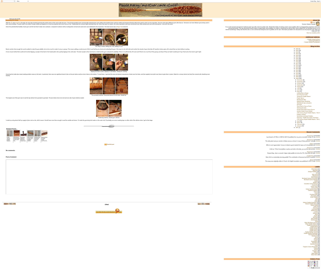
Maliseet (315, 213)
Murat (313, 22)
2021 (297, 57)
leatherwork (314, 210)
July (298, 88)
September (300, 85)
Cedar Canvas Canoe (311, 189)
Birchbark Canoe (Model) (310, 179)
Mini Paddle (314, 218)
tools (316, 245)
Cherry (315, 191)
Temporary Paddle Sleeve (303, 96)
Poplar (315, 240)
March (299, 122)
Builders (315, 182)
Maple (315, 216)
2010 (297, 75)
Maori (316, 214)
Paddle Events (313, 229)
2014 (297, 68)
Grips (315, 201)
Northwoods (314, 220)
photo (316, 237)
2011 (297, 73)
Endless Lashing (301, 114)
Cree (316, 193)
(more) (318, 137)
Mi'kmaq (315, 217)
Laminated (314, 209)
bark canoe (315, 174)
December (300, 80)
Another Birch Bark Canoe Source (306, 109)
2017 (297, 63)
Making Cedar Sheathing (303, 101)
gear (317, 198)
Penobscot (314, 236)
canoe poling (314, 187)
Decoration (314, 195)
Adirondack (314, 169)
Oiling (316, 221)
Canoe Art (314, 185)
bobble (316, 181)
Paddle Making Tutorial (311, 232)
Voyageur (314, 250)
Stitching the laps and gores (304, 103)
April (298, 121)
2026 (297, 48)
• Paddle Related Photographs (312, 42)
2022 (297, 55)
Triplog (315, 248)
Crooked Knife (313, 194)
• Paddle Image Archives (313, 39)
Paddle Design (313, 228)
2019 (297, 60)
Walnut (315, 252)
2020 (297, 58)
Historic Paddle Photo (311, 203)
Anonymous (310, 135)
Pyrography (314, 241)
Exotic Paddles (314, 197)
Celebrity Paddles (312, 190)
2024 (297, 52)
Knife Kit (316, 206)
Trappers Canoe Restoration (310, 246)
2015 (297, 67)
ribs (11, 22)
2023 (297, 53)
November (300, 81)
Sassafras (314, 242)
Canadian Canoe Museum (311, 183)
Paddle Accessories (312, 225)
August (299, 86)
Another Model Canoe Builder (304, 111)
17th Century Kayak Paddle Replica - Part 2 (308, 112)
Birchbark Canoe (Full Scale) (309, 178)
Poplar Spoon (300, 98)
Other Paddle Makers (311, 224)
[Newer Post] (10, 204)
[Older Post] (204, 204)
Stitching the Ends (301, 108)
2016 (297, 65)
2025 (297, 50)
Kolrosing (315, 207)
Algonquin (315, 170)
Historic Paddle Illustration (310, 202)
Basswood (315, 175)
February (299, 124)
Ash (317, 173)
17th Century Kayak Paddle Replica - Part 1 (308, 119)
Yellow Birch (314, 254)
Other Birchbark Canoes (311, 222)
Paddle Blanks (314, 226)
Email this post (110, 144)
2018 (297, 62)
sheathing (17, 22)
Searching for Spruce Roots (304, 106)
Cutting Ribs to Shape (302, 93)
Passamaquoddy (312, 234)
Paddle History (313, 230)
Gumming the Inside (12, 20)
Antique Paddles (312, 171)
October (299, 83)
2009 (297, 76)
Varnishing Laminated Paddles (305, 116)
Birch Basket (314, 177)
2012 (297, 71)
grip (316, 199)
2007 (297, 127)
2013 (297, 70)
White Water (315, 253)
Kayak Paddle (314, 205)
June (298, 89)
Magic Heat (120, 26)
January (299, 126)
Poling (315, 238)
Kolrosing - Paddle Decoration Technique (307, 117)
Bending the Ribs (301, 99)
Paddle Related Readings (310, 233)
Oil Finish (299, 104)
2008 (297, 78)
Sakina (311, 143)
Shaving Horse (314, 244)
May (298, 91)
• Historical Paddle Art (314, 40)
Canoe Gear (314, 186)
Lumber (316, 212)
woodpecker (310, 155)
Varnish (316, 249)
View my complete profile (313, 33)
